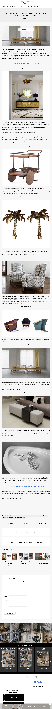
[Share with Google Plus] (43, 523)
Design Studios (35, 6)
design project (26, 516)
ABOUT (34, 686)
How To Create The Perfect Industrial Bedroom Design (26, 563)
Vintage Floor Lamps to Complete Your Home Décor (43, 563)
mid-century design (26, 12)
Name (5, 597)
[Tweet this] (41, 523)
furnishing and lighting (35, 516)
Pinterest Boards (31, 493)
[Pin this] (45, 523)
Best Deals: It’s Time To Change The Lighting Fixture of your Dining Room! (9, 564)
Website (6, 605)
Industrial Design (14, 6)
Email (5, 601)
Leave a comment (26, 523)
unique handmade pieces (7, 518)
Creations (5, 6)
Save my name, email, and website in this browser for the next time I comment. (24, 609)
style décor (44, 516)
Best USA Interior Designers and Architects (11, 516)
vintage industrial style (20, 518)
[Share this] (39, 523)
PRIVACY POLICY (39, 686)
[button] (50, 661)
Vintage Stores (25, 6)
